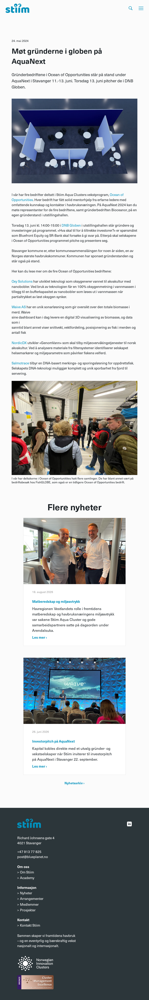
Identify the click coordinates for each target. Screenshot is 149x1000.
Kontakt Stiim (30, 925)
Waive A (18, 306)
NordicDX (19, 342)
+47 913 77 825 (29, 851)
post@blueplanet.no (32, 856)
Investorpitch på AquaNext (53, 741)
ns (31, 281)
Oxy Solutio (20, 281)
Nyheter (26, 893)
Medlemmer (29, 904)
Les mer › (39, 637)
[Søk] (130, 8)
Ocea (114, 194)
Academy (27, 877)
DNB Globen (71, 225)
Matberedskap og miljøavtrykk (56, 601)
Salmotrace (20, 363)
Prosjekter (28, 910)
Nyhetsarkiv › (74, 783)
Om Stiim (27, 872)
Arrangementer (31, 898)
